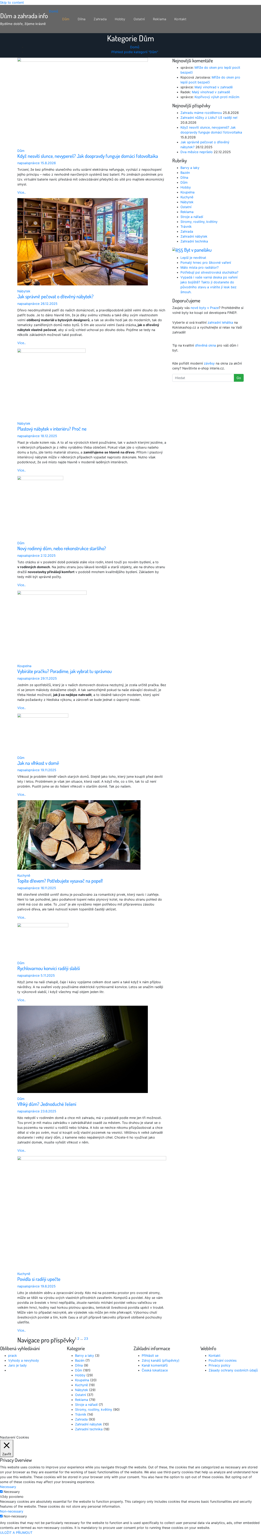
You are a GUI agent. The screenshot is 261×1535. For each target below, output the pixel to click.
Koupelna (24, 666)
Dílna (82, 19)
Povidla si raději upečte (38, 1279)
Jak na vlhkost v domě (38, 763)
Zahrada (100, 19)
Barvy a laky (189, 168)
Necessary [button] (8, 1487)
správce (28, 163)
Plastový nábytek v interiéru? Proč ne (51, 428)
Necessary (12, 1492)
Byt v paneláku (198, 250)
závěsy (209, 363)
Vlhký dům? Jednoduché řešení (46, 1104)
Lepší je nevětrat (193, 258)
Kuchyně (23, 875)
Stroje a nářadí (191, 217)
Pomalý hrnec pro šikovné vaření (205, 262)
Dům (66, 19)
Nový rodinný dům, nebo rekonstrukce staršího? (61, 548)
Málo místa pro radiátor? (199, 267)
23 (86, 1338)
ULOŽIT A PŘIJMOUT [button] (16, 1533)
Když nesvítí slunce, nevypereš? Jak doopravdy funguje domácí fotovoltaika (87, 156)
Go (239, 378)
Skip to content (12, 2)
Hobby (120, 19)
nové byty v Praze (205, 308)
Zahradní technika (194, 241)
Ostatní (139, 19)
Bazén (185, 173)
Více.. (21, 192)
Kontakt (180, 19)
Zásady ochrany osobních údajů (233, 1370)
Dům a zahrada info (24, 15)
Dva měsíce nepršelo (196, 152)
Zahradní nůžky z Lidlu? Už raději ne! (208, 118)
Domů (53, 11)
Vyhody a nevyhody (23, 1360)
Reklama (159, 19)
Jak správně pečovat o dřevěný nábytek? (55, 296)
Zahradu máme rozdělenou (201, 113)
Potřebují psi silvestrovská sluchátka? (209, 272)
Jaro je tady (17, 1365)
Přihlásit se (150, 1355)
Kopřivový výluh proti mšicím (217, 97)
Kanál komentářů (155, 1365)
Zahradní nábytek (193, 236)
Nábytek (23, 291)
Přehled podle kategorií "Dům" (134, 52)
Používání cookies (223, 1360)
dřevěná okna (205, 345)
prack (12, 1355)
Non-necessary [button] (11, 1511)
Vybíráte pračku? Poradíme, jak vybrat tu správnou (64, 671)
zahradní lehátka (220, 322)
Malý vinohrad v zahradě (214, 87)
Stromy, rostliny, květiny (199, 222)
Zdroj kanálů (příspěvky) (160, 1360)
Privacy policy (219, 1365)
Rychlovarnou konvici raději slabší (48, 968)
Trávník (186, 226)
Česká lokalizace (155, 1370)
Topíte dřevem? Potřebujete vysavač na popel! (60, 880)
